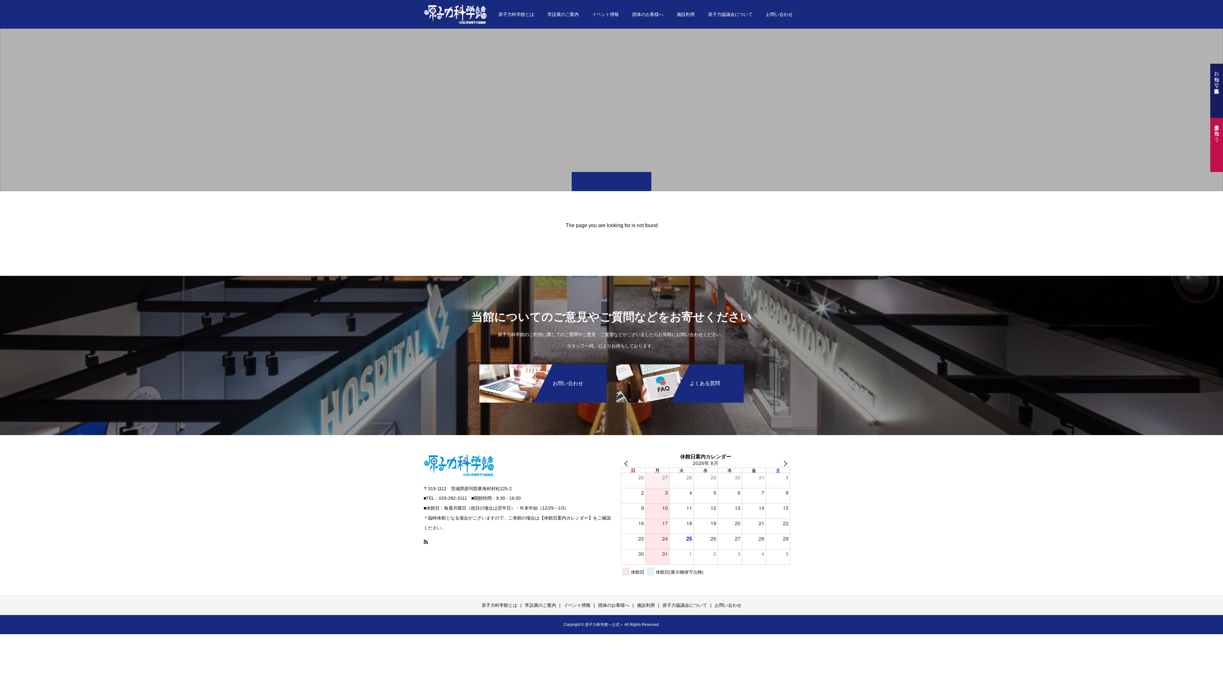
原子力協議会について (730, 14)
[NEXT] (784, 463)
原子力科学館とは (516, 14)
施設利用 (686, 14)
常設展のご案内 (563, 14)
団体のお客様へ (647, 14)
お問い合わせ (779, 14)
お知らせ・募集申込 (1216, 76)
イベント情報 (605, 14)
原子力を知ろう (1216, 130)
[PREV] (627, 463)
